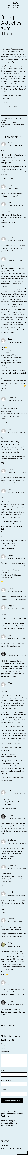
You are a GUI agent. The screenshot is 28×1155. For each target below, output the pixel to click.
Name (3, 1070)
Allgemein (13, 122)
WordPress (18, 1148)
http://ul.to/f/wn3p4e (12, 355)
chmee (5, 120)
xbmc (2, 126)
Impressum (4, 1145)
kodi (22, 124)
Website (3, 1089)
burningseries (17, 124)
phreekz (14, 3)
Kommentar (5, 1052)
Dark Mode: (21, 1153)
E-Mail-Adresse (6, 1080)
